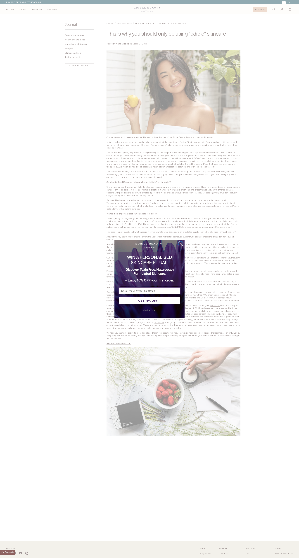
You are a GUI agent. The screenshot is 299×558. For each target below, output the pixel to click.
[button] (7, 552)
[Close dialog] (180, 243)
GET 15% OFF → (149, 300)
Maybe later (149, 310)
